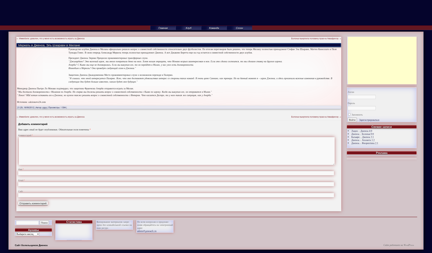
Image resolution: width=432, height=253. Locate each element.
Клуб (188, 28)
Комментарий (25, 135)
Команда (214, 28)
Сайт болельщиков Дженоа (31, 245)
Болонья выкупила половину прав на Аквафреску (316, 38)
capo (44, 107)
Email (21, 180)
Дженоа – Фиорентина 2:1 (364, 143)
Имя (21, 169)
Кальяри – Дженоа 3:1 (362, 137)
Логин (351, 92)
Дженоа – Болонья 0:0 (362, 133)
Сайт (20, 191)
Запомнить (357, 114)
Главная (163, 28)
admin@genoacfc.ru (146, 231)
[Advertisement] (382, 60)
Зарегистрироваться (369, 119)
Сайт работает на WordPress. (398, 245)
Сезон (239, 28)
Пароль (351, 103)
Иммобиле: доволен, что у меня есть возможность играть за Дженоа (51, 38)
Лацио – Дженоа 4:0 (361, 130)
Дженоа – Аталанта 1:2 (363, 140)
